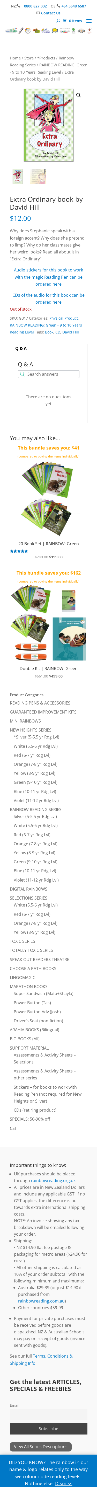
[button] (78, 95)
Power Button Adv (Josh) (37, 1012)
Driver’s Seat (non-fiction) (38, 1021)
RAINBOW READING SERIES (36, 809)
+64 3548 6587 (73, 6)
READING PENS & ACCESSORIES (40, 703)
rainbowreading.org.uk (53, 1180)
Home (15, 57)
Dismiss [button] (63, 1483)
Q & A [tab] (21, 348)
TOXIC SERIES (22, 941)
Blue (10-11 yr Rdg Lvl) (35, 791)
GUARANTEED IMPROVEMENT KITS (43, 712)
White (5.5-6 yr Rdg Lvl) (36, 746)
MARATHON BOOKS (29, 986)
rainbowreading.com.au (41, 1301)
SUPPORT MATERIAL (29, 1048)
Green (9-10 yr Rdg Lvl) (35, 782)
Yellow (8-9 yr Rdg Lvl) (34, 773)
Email (14, 1405)
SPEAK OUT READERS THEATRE (39, 959)
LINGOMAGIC (22, 977)
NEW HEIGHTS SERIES (30, 730)
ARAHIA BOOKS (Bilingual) (34, 1030)
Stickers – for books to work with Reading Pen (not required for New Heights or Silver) (47, 1094)
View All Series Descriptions (41, 1446)
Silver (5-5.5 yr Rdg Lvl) (35, 816)
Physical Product (63, 318)
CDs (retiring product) (35, 1110)
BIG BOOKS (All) (25, 1039)
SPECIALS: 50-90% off (30, 1119)
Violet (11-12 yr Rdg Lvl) (36, 800)
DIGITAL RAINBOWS (28, 889)
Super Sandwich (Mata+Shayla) (43, 993)
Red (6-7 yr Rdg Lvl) (32, 755)
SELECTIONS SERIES (28, 898)
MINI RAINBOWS (25, 721)
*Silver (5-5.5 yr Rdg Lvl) (36, 737)
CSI (13, 1128)
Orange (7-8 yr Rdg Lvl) (35, 764)
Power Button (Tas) (32, 1003)
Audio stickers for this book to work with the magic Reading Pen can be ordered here (48, 277)
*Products (46, 57)
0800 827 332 (36, 6)
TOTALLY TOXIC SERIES (31, 950)
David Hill (70, 332)
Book (49, 332)
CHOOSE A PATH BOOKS (33, 968)
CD (57, 332)
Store (29, 57)
